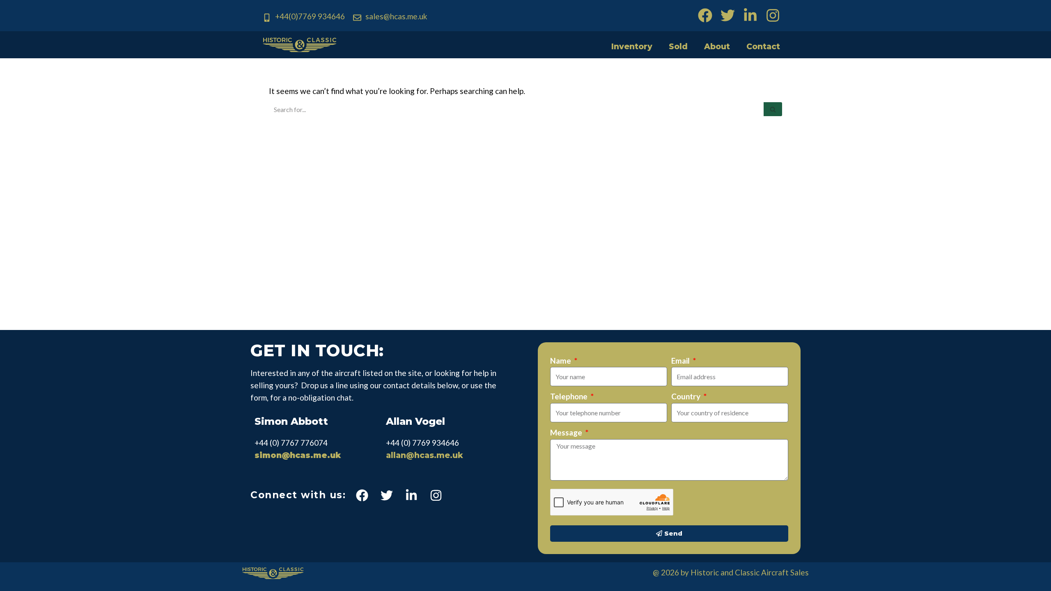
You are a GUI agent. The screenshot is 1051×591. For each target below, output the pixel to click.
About (717, 46)
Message (567, 432)
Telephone (569, 396)
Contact (763, 46)
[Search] (773, 109)
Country (686, 396)
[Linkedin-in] (750, 15)
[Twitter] (728, 15)
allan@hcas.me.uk (424, 455)
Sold (678, 46)
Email (681, 360)
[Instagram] (773, 15)
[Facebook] (705, 15)
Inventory (631, 46)
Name (561, 360)
